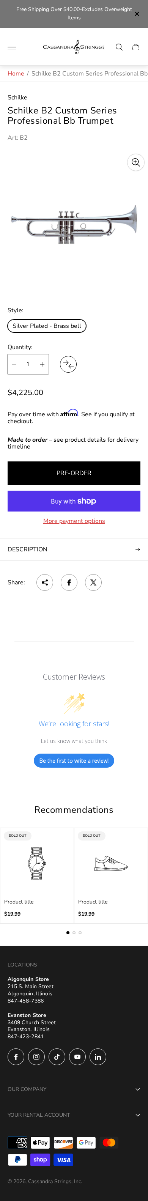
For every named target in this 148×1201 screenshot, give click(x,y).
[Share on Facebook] (69, 582)
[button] (67, 932)
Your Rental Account (39, 1115)
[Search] (119, 47)
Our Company (27, 1089)
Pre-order (74, 473)
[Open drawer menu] (11, 47)
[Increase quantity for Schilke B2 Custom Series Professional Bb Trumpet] (42, 364)
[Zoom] (136, 162)
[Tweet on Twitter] (93, 582)
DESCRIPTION (27, 549)
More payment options (74, 521)
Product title (18, 902)
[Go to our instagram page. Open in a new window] (36, 1056)
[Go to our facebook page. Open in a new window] (16, 1056)
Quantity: (20, 347)
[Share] (44, 582)
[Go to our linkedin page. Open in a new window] (98, 1056)
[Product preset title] (37, 863)
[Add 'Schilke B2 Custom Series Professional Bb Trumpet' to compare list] (68, 364)
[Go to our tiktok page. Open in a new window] (57, 1056)
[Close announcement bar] (136, 14)
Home (16, 73)
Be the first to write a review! (74, 760)
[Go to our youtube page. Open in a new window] (77, 1056)
